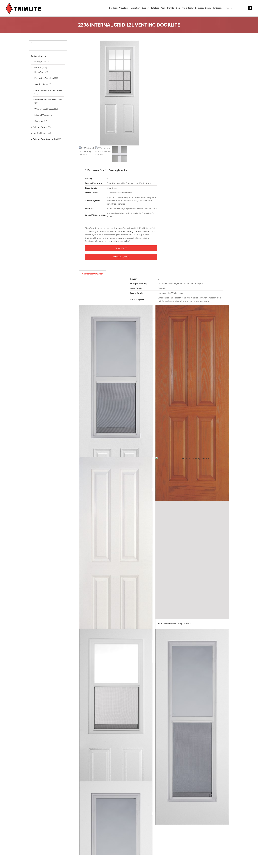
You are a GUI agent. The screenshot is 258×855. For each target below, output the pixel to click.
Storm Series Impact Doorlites (48, 90)
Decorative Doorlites (44, 78)
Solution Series (41, 84)
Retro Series (40, 72)
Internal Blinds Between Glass (48, 99)
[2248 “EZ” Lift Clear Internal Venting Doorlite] (116, 403)
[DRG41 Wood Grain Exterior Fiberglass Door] (192, 403)
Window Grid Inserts (44, 108)
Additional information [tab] (92, 273)
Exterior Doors (39, 127)
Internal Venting (41, 115)
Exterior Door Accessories (45, 139)
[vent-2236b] (119, 92)
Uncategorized (39, 61)
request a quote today (119, 241)
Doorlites (37, 67)
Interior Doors (39, 133)
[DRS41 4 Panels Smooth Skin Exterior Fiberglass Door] (116, 555)
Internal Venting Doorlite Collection (134, 231)
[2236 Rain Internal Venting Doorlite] (192, 555)
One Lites (38, 121)
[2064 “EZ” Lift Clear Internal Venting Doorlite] (192, 727)
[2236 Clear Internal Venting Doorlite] (116, 727)
